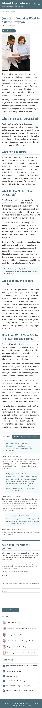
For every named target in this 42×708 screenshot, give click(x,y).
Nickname (5, 575)
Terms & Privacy (25, 703)
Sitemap (14, 705)
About (7, 703)
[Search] (34, 4)
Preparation (11, 12)
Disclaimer (14, 703)
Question (5, 591)
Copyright (36, 703)
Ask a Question (8, 31)
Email (20, 583)
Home (3, 12)
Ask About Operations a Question (25, 437)
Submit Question (10, 610)
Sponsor (29, 705)
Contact (21, 705)
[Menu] (38, 4)
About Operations (16, 3)
